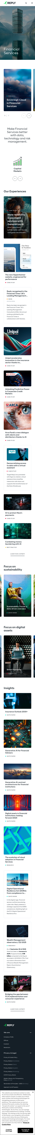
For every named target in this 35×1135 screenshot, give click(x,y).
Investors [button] (6, 1044)
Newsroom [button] (7, 1047)
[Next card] (29, 115)
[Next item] (20, 178)
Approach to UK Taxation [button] (11, 1087)
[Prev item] (15, 178)
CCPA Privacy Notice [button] (10, 1075)
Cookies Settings (9, 1130)
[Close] (33, 1092)
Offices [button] (6, 1040)
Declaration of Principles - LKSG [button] (16, 1083)
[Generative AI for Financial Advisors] (17, 734)
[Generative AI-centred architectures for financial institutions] (17, 771)
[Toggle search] (26, 3)
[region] (17, 1112)
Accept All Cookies (25, 1130)
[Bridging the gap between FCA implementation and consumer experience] (17, 983)
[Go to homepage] (10, 3)
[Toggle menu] (32, 3)
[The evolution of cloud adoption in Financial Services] (17, 840)
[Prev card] (24, 115)
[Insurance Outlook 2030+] (17, 701)
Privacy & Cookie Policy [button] (10, 1057)
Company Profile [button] (8, 1037)
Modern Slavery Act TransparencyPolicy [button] (13, 1079)
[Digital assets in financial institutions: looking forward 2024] (17, 803)
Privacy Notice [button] (11, 1061)
